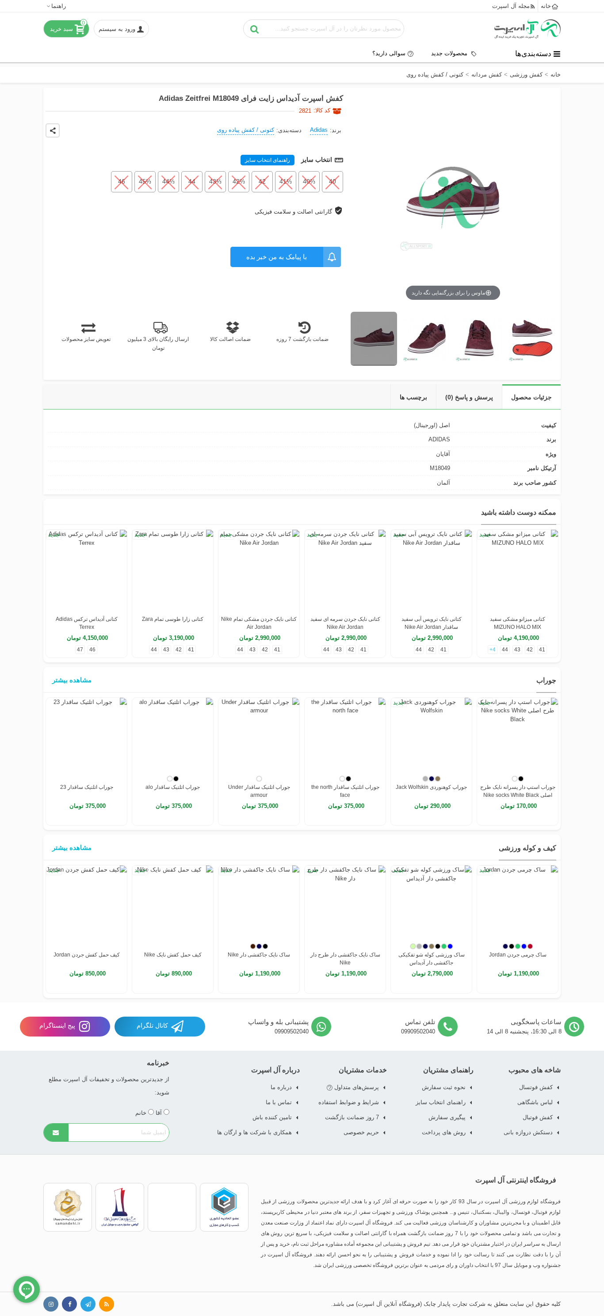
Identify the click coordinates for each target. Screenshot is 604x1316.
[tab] (531, 396)
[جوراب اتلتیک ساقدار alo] (172, 738)
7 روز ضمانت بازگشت (352, 1117)
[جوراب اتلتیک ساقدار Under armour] (258, 738)
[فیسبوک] (69, 1304)
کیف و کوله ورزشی (527, 848)
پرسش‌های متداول (356, 1087)
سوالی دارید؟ (388, 53)
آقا (160, 1112)
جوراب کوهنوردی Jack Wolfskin (431, 787)
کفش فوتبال (538, 1117)
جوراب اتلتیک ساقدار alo (172, 787)
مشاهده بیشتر (72, 680)
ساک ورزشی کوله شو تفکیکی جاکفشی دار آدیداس (431, 959)
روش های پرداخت (444, 1132)
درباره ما (281, 1087)
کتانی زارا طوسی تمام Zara (172, 619)
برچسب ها (413, 397)
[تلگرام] (88, 1304)
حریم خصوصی (361, 1132)
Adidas (319, 129)
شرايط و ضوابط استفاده (348, 1102)
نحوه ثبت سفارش (444, 1087)
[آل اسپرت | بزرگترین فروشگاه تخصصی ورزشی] (527, 29)
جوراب (546, 680)
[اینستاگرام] (50, 1304)
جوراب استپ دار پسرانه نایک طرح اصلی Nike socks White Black (517, 791)
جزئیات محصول (531, 397)
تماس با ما (279, 1102)
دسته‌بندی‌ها (533, 53)
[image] (374, 338)
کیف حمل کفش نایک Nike (173, 955)
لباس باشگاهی (535, 1102)
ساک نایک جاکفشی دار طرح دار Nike (345, 959)
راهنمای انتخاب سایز (267, 160)
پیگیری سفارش (447, 1117)
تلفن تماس (420, 1021)
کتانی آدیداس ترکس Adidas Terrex (87, 623)
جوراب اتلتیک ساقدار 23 (86, 787)
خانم (141, 1112)
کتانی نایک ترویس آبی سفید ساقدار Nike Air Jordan (431, 623)
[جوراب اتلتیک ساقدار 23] (86, 738)
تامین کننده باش (272, 1117)
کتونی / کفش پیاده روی (245, 129)
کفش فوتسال (536, 1087)
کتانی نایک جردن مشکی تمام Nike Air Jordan (259, 623)
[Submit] (56, 1132)
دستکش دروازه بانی (528, 1132)
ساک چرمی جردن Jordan (518, 955)
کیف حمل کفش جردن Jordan (87, 955)
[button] (56, 6)
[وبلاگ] (106, 1304)
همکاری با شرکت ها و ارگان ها (254, 1132)
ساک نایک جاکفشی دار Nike (259, 955)
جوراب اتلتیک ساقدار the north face (345, 791)
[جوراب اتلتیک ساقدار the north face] (345, 738)
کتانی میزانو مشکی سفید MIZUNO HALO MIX (517, 623)
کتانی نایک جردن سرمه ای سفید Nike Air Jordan (345, 623)
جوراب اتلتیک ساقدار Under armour (259, 791)
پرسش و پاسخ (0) (469, 397)
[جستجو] (255, 29)
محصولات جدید (450, 53)
